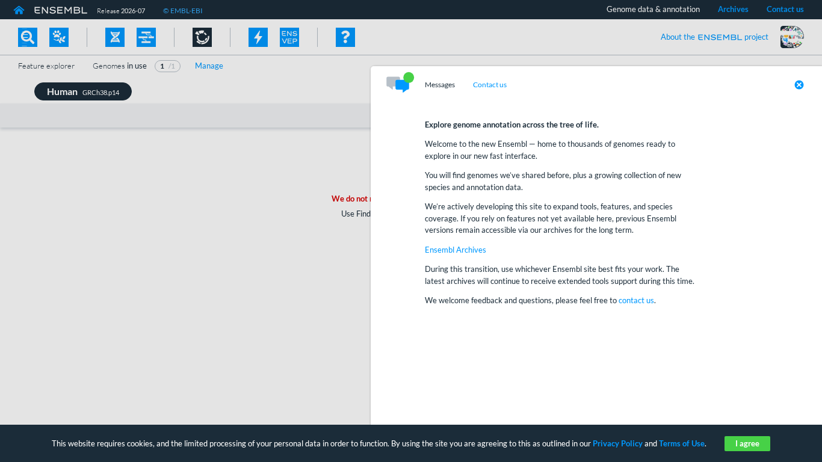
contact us (636, 300)
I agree (747, 443)
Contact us (490, 84)
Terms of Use (682, 443)
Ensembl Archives (455, 249)
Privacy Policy (618, 443)
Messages (440, 84)
